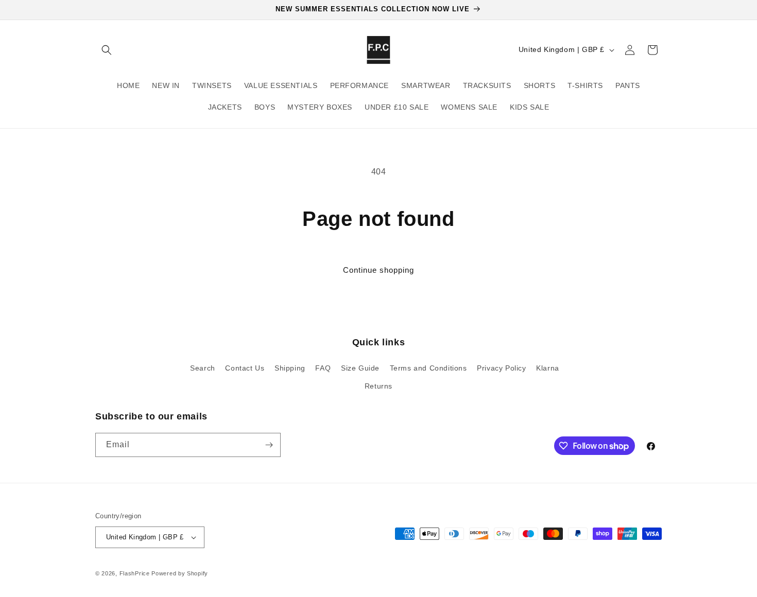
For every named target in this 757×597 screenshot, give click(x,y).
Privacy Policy (501, 368)
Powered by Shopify (179, 573)
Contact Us (244, 368)
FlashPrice (134, 573)
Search (202, 368)
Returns (378, 386)
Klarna (547, 368)
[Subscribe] (268, 445)
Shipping (289, 368)
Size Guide (360, 368)
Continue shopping (378, 270)
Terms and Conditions (428, 368)
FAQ (323, 368)
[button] (106, 50)
